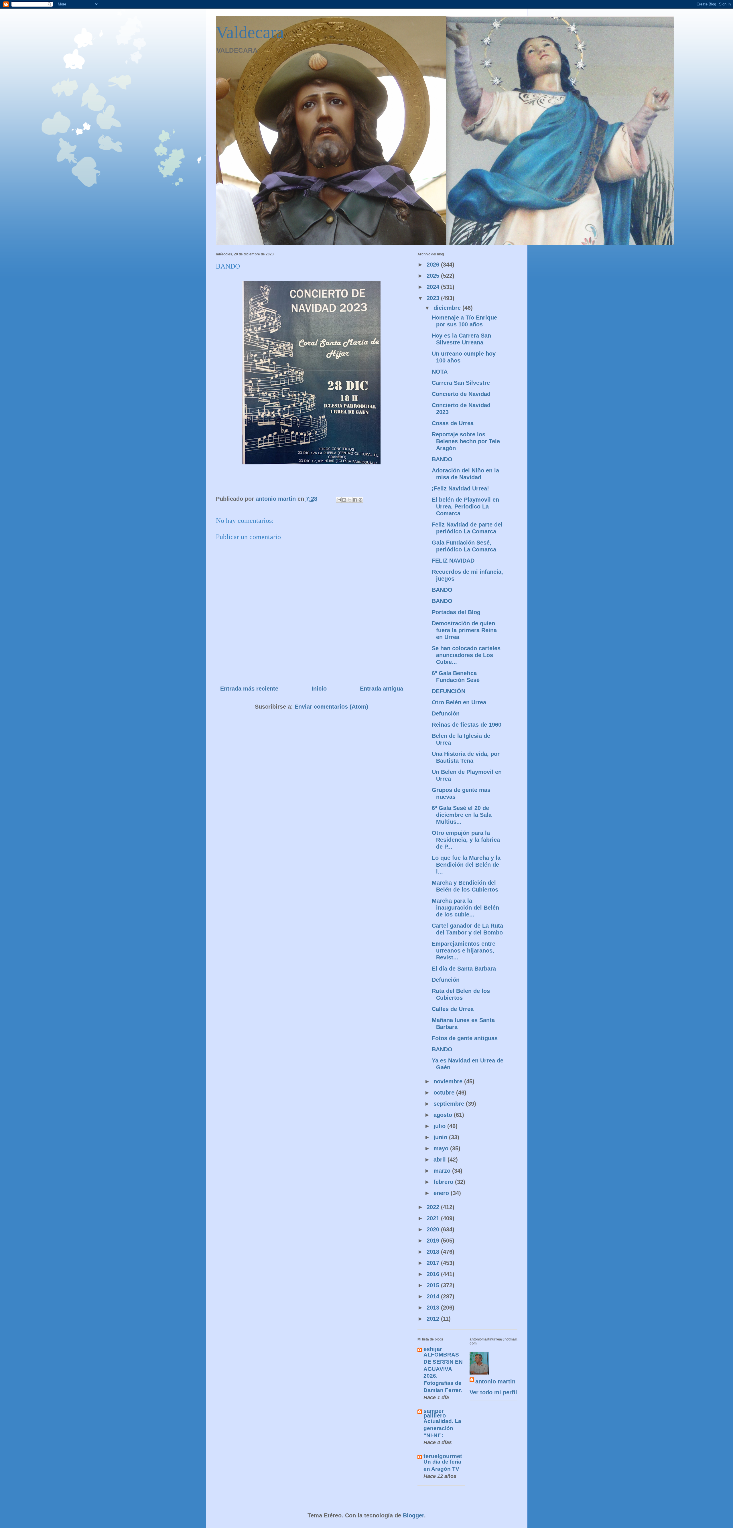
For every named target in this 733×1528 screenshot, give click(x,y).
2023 (434, 298)
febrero (444, 1182)
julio (440, 1126)
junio (441, 1137)
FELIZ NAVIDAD (453, 560)
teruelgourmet (442, 1456)
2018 (434, 1252)
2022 (434, 1207)
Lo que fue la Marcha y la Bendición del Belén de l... (466, 865)
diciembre (448, 308)
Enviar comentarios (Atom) (331, 706)
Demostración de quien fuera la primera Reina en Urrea (464, 630)
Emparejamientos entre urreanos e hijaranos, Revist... (463, 951)
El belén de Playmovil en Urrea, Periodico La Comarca (465, 506)
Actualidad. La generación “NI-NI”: (442, 1428)
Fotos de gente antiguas (465, 1038)
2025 (434, 276)
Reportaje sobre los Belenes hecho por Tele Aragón (466, 441)
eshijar (432, 1349)
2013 (434, 1307)
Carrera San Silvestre (461, 383)
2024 (434, 287)
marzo (443, 1171)
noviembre (449, 1081)
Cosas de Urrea (453, 423)
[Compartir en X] (349, 500)
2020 (434, 1229)
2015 (434, 1285)
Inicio (319, 688)
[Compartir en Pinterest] (360, 500)
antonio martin (495, 1381)
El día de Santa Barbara (464, 968)
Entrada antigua (381, 688)
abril (441, 1159)
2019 (434, 1240)
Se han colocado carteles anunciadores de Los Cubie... (466, 655)
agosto (444, 1115)
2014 (434, 1296)
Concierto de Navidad (461, 394)
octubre (445, 1092)
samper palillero (434, 1413)
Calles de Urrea (453, 1009)
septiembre (450, 1104)
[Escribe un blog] (344, 500)
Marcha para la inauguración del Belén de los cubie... (465, 908)
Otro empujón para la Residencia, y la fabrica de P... (466, 840)
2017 (434, 1263)
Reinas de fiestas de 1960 (466, 724)
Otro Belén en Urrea (459, 702)
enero (442, 1193)
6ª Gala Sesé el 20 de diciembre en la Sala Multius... (462, 815)
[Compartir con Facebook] (355, 500)
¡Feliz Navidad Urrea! (460, 488)
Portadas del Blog (456, 612)
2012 (434, 1319)
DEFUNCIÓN (448, 691)
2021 (434, 1218)
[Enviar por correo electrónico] (339, 500)
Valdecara (250, 32)
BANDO (442, 459)
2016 (434, 1274)
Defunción (446, 713)
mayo (442, 1148)
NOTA (440, 371)
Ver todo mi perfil (493, 1392)
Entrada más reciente (249, 688)
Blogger (413, 1515)
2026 (434, 264)
